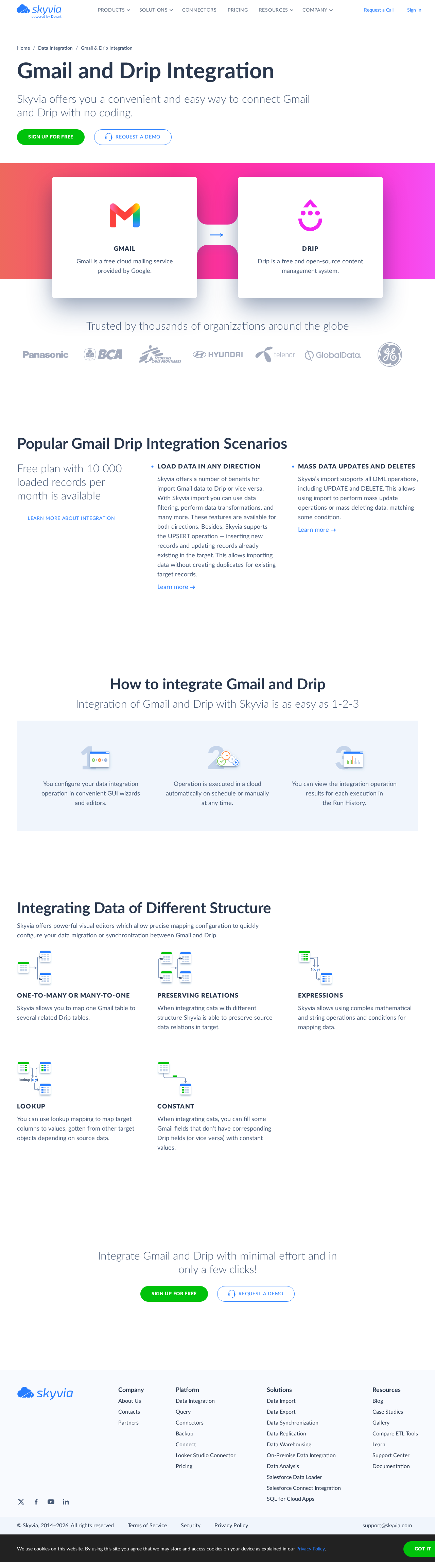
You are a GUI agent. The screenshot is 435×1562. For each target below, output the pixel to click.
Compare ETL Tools (395, 1433)
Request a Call (379, 10)
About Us (129, 1401)
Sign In (414, 10)
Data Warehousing (289, 1444)
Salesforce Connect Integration (304, 1488)
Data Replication (286, 1433)
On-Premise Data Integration (301, 1455)
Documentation (391, 1466)
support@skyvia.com (387, 1525)
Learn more (172, 587)
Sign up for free (174, 1294)
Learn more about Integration (71, 518)
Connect (186, 1444)
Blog (377, 1401)
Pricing (184, 1466)
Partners (128, 1423)
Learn (378, 1444)
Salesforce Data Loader (294, 1477)
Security (191, 1525)
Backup (184, 1433)
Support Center (391, 1455)
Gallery (380, 1423)
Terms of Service (147, 1525)
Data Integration (55, 48)
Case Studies (387, 1412)
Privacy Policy (231, 1525)
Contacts (129, 1412)
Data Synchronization (292, 1423)
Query (183, 1412)
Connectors (190, 1423)
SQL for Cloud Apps (290, 1499)
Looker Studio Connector (206, 1455)
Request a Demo (138, 137)
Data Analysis (283, 1466)
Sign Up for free (50, 137)
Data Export (281, 1412)
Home (23, 48)
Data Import (281, 1401)
